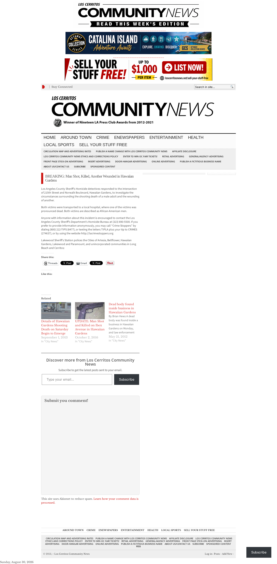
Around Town (76, 137)
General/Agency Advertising (206, 156)
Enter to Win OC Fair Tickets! (140, 156)
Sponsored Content (102, 166)
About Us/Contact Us (56, 166)
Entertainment (166, 137)
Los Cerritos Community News (71, 553)
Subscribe (80, 166)
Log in (208, 553)
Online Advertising (163, 161)
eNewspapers (129, 137)
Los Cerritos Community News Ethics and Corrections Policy (81, 156)
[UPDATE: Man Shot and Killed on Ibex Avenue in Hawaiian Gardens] (90, 310)
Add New (227, 553)
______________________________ (138, 29)
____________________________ (138, 56)
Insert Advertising (99, 161)
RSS (138, 546)
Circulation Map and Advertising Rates (67, 151)
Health (195, 137)
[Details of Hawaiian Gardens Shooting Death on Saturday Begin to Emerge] (56, 310)
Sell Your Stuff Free (103, 144)
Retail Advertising (173, 156)
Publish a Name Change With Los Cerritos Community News (131, 151)
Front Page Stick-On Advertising (63, 161)
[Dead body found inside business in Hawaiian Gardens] (126, 322)
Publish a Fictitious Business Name (200, 161)
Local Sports (59, 144)
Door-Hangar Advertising (131, 161)
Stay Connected (62, 87)
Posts (217, 553)
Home (50, 137)
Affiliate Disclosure (184, 151)
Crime (102, 137)
